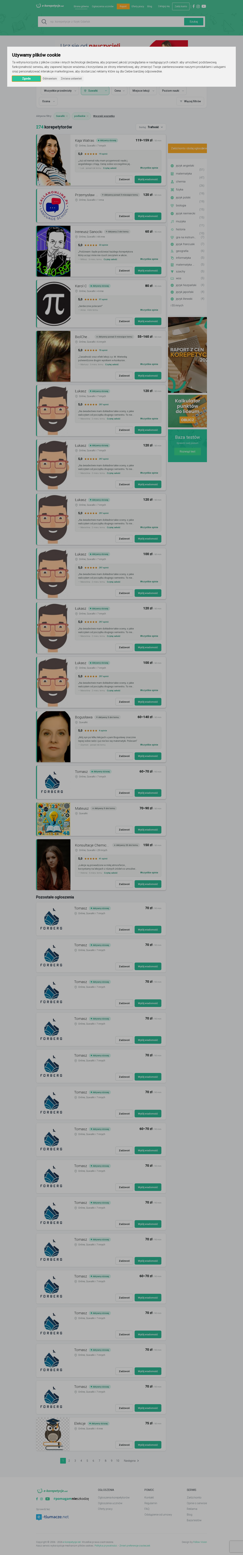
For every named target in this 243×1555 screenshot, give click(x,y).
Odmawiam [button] (50, 78)
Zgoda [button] (26, 78)
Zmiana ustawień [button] (71, 78)
